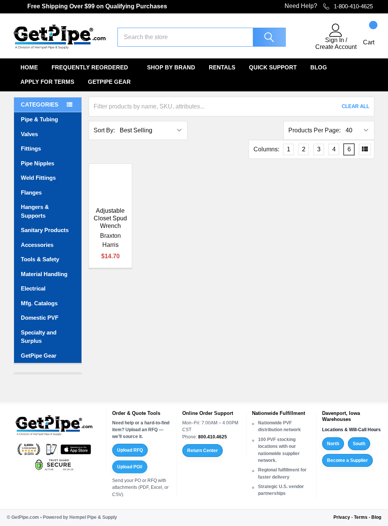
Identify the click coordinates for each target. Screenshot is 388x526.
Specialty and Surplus (38, 336)
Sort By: (104, 130)
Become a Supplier (347, 460)
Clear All (355, 106)
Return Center (202, 450)
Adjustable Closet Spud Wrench (110, 218)
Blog (318, 67)
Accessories (37, 245)
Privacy (341, 517)
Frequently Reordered (90, 67)
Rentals (222, 67)
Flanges (31, 192)
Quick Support (273, 67)
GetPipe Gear (109, 82)
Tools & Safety (40, 259)
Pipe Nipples (37, 163)
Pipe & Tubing (39, 119)
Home (29, 67)
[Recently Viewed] (305, 37)
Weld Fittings (38, 177)
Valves (29, 134)
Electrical (33, 288)
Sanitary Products (45, 230)
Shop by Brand (171, 67)
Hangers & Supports (35, 211)
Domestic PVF (39, 317)
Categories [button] (39, 104)
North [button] (333, 443)
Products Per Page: (314, 130)
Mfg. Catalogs (39, 303)
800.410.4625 (212, 437)
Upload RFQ (130, 450)
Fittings (31, 148)
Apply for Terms (47, 82)
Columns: (266, 149)
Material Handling (44, 274)
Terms (361, 517)
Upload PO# (129, 466)
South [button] (359, 443)
